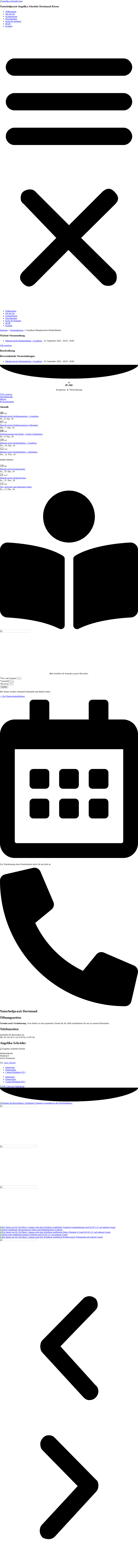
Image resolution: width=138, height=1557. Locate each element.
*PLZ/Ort (4, 684)
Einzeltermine (11, 19)
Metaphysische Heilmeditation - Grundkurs (23, 341)
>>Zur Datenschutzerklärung (12, 696)
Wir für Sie (10, 14)
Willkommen (10, 11)
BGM (7, 24)
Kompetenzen (11, 16)
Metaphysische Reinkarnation (12, 469)
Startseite (4, 330)
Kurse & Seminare (13, 21)
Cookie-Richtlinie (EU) (15, 1072)
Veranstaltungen (16, 330)
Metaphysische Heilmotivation (13, 478)
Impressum (10, 1067)
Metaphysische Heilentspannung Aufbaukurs (19, 425)
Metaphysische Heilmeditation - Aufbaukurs (18, 452)
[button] (69, 169)
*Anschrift (5, 681)
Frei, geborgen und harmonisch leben (16, 487)
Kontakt (8, 26)
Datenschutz (10, 1070)
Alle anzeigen (6, 345)
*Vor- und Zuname (8, 678)
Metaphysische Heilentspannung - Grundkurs (19, 416)
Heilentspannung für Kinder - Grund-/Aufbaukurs (21, 434)
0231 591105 (9, 1063)
